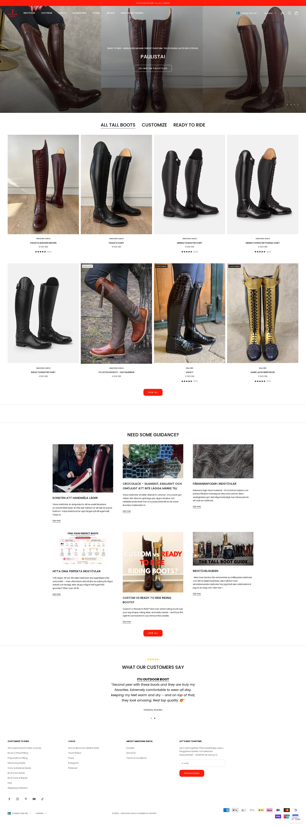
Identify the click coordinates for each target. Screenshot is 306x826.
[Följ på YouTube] (34, 799)
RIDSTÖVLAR (29, 13)
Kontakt (130, 747)
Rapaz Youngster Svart (43, 372)
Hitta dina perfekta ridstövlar (77, 571)
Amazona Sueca (43, 238)
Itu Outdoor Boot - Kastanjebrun (116, 372)
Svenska (268, 13)
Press (71, 757)
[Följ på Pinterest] (25, 799)
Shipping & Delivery (18, 787)
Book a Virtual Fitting (18, 752)
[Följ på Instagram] (17, 799)
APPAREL (96, 13)
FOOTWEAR (46, 13)
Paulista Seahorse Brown (43, 243)
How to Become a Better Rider (83, 747)
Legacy (189, 372)
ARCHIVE (111, 13)
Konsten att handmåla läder (75, 498)
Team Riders (74, 752)
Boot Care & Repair (18, 777)
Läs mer (57, 520)
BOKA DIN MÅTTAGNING (132, 13)
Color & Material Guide (19, 768)
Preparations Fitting (18, 757)
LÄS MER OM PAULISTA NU (153, 68)
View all (153, 392)
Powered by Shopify (147, 813)
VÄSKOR (62, 13)
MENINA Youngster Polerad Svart (263, 243)
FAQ (10, 782)
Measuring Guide (16, 762)
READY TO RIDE (189, 125)
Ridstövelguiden (205, 571)
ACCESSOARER (79, 13)
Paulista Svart (116, 243)
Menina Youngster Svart (189, 243)
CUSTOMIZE (154, 125)
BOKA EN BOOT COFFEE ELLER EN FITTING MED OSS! (153, 3)
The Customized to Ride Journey (24, 747)
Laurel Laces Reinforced (263, 372)
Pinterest (72, 768)
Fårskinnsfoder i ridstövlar (214, 484)
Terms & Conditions (136, 757)
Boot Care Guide (16, 772)
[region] (153, 59)
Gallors (189, 368)
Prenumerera (192, 773)
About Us (131, 752)
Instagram (73, 762)
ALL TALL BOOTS (118, 125)
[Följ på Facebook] (9, 799)
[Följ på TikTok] (42, 799)
